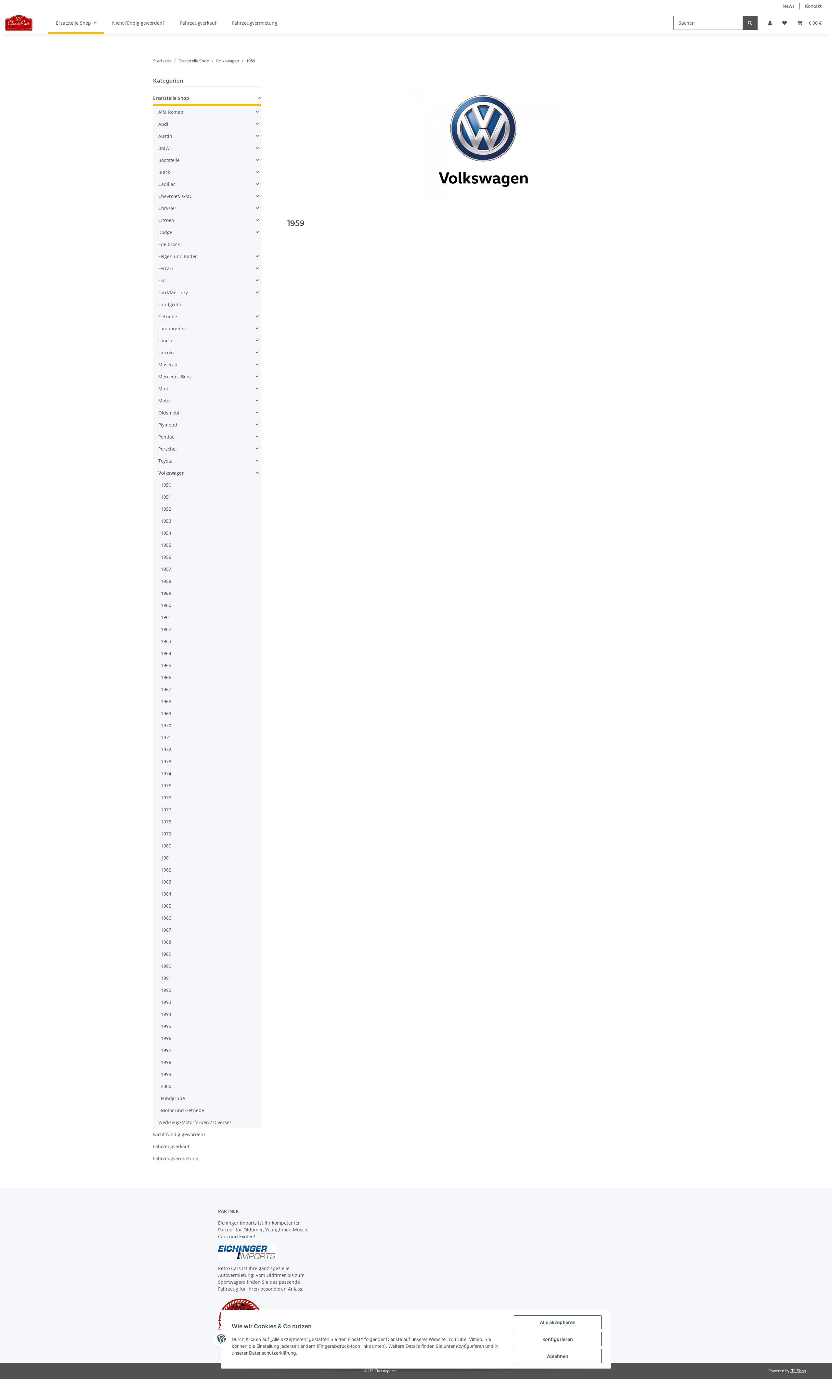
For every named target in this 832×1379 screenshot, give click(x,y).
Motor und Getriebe (182, 1110)
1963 (166, 641)
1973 (166, 761)
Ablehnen (557, 1356)
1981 (166, 858)
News (789, 6)
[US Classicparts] (18, 23)
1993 (166, 1002)
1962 (166, 629)
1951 (166, 497)
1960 (166, 605)
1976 (166, 798)
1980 (166, 846)
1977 (166, 810)
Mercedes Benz (175, 377)
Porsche (167, 449)
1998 (166, 1062)
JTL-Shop (798, 1370)
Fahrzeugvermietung (175, 1158)
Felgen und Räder (177, 256)
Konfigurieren (557, 1339)
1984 (166, 894)
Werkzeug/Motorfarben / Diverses (195, 1122)
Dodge (165, 232)
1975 (166, 785)
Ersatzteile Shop (171, 98)
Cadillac (167, 184)
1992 (166, 990)
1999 (166, 1074)
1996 (166, 1038)
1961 (166, 617)
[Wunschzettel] (784, 23)
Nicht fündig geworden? (179, 1134)
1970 (166, 725)
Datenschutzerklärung (272, 1353)
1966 (166, 677)
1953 (166, 521)
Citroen (166, 220)
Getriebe (167, 316)
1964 (166, 653)
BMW (164, 148)
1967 (166, 689)
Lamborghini (172, 328)
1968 (166, 701)
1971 (166, 737)
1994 (166, 1014)
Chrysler (167, 208)
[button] (770, 23)
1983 (166, 882)
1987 (166, 930)
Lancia (165, 340)
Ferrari (165, 268)
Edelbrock (169, 244)
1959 (166, 593)
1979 (166, 834)
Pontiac (166, 437)
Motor (164, 401)
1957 (166, 569)
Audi (163, 124)
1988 (166, 942)
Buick (164, 172)
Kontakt (813, 6)
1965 (166, 665)
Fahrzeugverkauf (171, 1146)
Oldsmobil (169, 413)
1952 (166, 509)
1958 (166, 581)
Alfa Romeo (170, 112)
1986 (166, 918)
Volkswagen (171, 473)
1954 (166, 533)
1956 (166, 557)
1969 (166, 713)
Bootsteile (169, 160)
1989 (166, 954)
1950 (166, 485)
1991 (166, 978)
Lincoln (166, 352)
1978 (166, 822)
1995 (166, 1026)
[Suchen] (750, 23)
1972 (166, 749)
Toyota (165, 461)
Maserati (167, 364)
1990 (166, 966)
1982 (166, 870)
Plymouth (168, 425)
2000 (166, 1086)
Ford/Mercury (173, 292)
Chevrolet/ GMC (175, 196)
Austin (165, 136)
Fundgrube (170, 304)
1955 (166, 545)
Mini (163, 389)
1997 (166, 1050)
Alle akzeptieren (558, 1322)
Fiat (162, 280)
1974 (166, 773)
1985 (166, 906)
